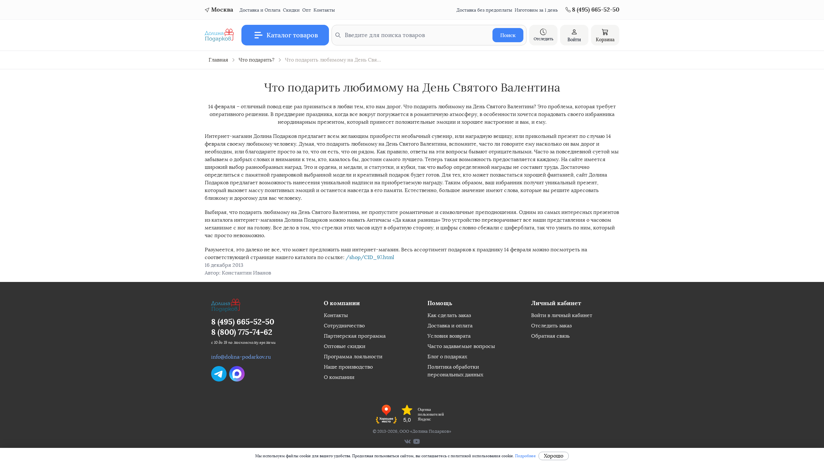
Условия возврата (449, 336)
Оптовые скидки (344, 346)
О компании (339, 377)
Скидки (291, 10)
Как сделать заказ (449, 315)
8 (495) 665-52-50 (242, 322)
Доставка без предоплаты (484, 10)
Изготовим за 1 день (536, 10)
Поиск (508, 35)
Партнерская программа (355, 336)
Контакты (324, 10)
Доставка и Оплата (259, 10)
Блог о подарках (447, 356)
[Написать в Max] (237, 374)
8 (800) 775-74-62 (241, 332)
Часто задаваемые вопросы (461, 346)
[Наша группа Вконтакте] (407, 441)
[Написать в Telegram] (219, 374)
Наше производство (348, 367)
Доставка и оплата (450, 326)
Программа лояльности (353, 356)
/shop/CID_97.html (370, 257)
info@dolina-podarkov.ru (241, 357)
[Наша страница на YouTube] (416, 441)
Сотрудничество (344, 326)
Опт (306, 10)
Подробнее (525, 456)
